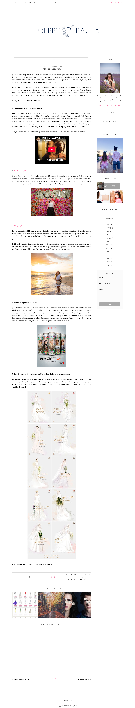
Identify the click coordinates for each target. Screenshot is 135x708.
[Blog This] (57, 577)
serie (85, 577)
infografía (86, 574)
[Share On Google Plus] (52, 577)
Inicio (54, 679)
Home (15, 2)
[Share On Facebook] (49, 577)
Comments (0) (25, 577)
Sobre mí (23, 2)
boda (74, 574)
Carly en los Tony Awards (24, 171)
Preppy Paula (74, 706)
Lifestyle (50, 2)
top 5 (82, 579)
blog (70, 574)
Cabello (79, 574)
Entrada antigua (84, 679)
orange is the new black (74, 577)
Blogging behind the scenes (24, 226)
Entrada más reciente (20, 679)
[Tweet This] (46, 577)
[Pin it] (54, 577)
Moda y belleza (35, 2)
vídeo (86, 579)
